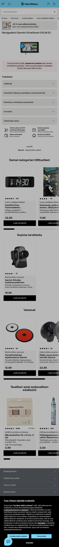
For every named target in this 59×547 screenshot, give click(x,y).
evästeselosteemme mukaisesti (16, 510)
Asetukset (42, 523)
